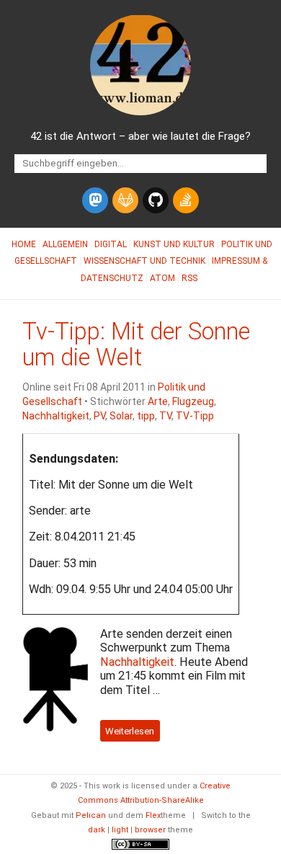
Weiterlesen (129, 730)
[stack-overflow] (186, 200)
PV (99, 416)
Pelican (91, 815)
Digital (110, 244)
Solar (121, 416)
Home (24, 244)
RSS (189, 278)
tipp (146, 416)
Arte (158, 401)
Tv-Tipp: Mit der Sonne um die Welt (136, 344)
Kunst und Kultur (174, 244)
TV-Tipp (195, 416)
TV (165, 416)
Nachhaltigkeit (55, 416)
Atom (162, 278)
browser (150, 830)
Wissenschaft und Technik (144, 261)
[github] (156, 200)
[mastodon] (95, 200)
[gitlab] (125, 200)
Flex (153, 815)
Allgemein (65, 244)
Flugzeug (193, 401)
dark (96, 830)
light (120, 830)
